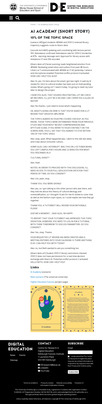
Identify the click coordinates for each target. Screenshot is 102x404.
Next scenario (36, 277)
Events (22, 355)
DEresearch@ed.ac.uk (50, 364)
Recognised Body (32, 394)
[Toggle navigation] (11, 18)
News (12, 355)
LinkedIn (44, 367)
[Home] (51, 7)
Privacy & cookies (47, 383)
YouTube (45, 370)
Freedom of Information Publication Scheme (62, 384)
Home (33, 24)
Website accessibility (64, 383)
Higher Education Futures (42, 282)
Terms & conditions (31, 383)
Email (70, 348)
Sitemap (14, 360)
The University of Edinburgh (71, 399)
